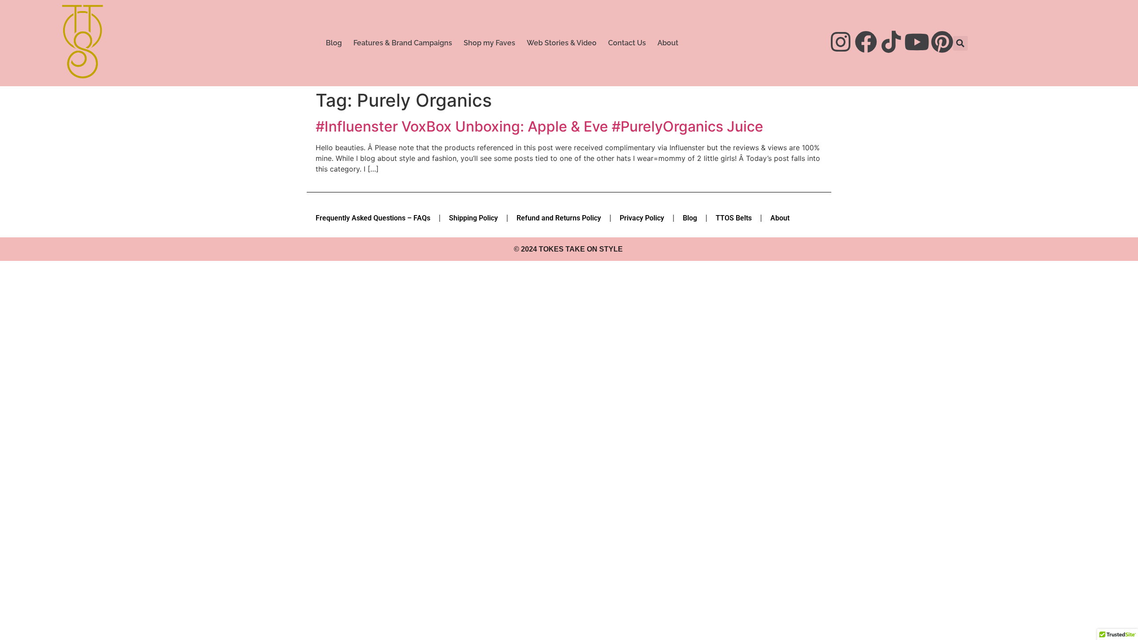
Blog (334, 43)
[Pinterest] (942, 42)
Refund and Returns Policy (559, 218)
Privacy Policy (642, 218)
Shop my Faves (489, 43)
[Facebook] (866, 42)
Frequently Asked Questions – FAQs (373, 218)
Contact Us (627, 43)
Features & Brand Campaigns (402, 43)
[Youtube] (917, 42)
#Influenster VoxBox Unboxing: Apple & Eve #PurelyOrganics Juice (539, 126)
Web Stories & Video (562, 43)
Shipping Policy (473, 218)
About (667, 43)
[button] (960, 43)
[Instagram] (840, 42)
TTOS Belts (734, 218)
